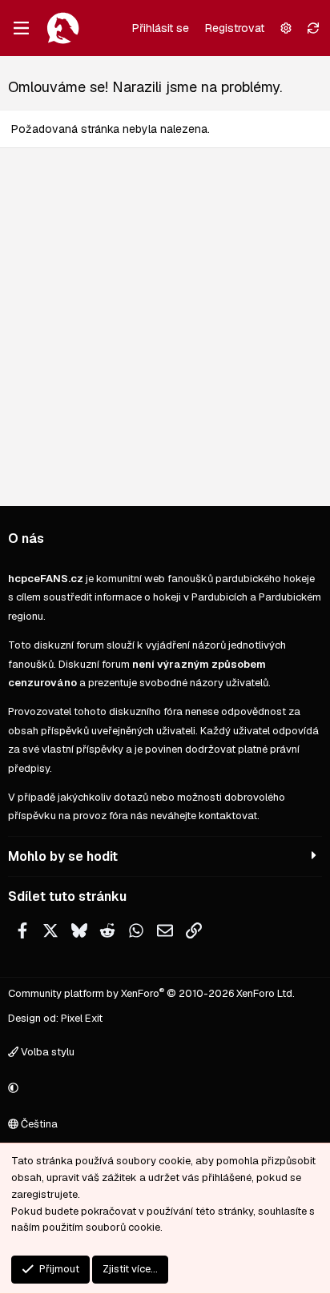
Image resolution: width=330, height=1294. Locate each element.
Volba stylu (46, 1052)
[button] (162, 1089)
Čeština (38, 1124)
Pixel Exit (82, 1018)
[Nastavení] (286, 28)
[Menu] (20, 28)
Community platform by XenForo (151, 993)
